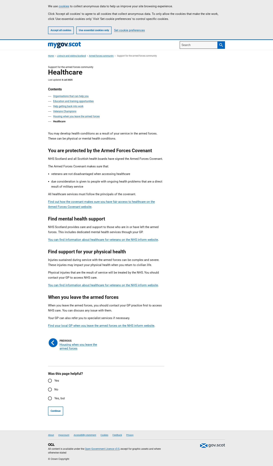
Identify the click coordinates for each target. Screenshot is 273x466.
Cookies (104, 435)
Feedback (117, 435)
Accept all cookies (61, 30)
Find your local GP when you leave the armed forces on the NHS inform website (101, 325)
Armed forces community (101, 56)
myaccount (63, 435)
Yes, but (59, 398)
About (51, 435)
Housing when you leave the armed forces (76, 116)
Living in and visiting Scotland (71, 56)
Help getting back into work (68, 106)
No (56, 389)
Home (51, 56)
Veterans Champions (64, 111)
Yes (56, 380)
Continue (56, 410)
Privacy (129, 435)
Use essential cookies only (94, 30)
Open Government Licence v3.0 (102, 448)
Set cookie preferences (129, 30)
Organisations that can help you (71, 96)
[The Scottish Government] (212, 445)
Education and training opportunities (73, 101)
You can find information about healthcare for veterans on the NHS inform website (103, 239)
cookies (64, 6)
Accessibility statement (85, 435)
